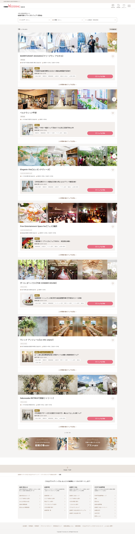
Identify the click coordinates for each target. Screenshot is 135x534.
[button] (67, 72)
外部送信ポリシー (57, 526)
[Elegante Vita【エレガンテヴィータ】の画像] (67, 156)
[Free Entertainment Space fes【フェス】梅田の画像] (67, 213)
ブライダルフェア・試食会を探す (49, 474)
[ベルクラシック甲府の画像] (67, 99)
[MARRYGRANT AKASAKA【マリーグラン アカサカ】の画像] (67, 42)
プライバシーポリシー (46, 526)
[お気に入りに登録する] (113, 56)
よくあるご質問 (108, 526)
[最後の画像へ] (114, 42)
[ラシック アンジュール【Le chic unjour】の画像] (67, 326)
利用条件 (37, 526)
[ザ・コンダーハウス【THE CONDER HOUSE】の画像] (67, 270)
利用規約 (31, 526)
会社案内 (25, 526)
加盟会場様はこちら (68, 526)
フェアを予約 (101, 76)
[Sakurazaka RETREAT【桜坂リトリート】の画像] (67, 385)
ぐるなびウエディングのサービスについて (92, 526)
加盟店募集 (78, 526)
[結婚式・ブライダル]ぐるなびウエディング (28, 474)
